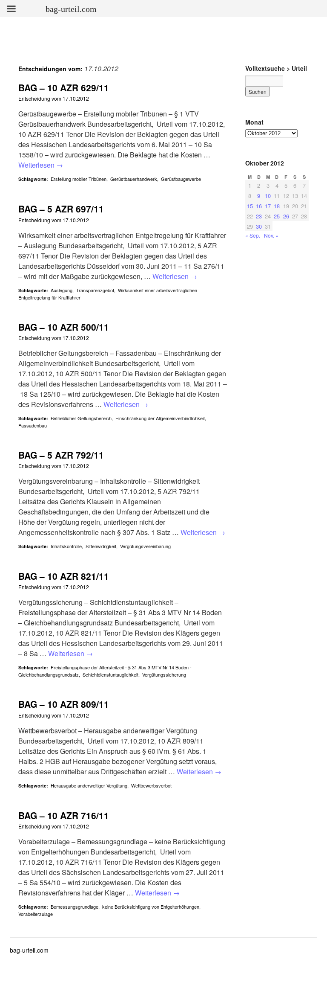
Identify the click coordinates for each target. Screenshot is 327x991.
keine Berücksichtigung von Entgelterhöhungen (150, 906)
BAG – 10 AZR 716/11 (63, 815)
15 (250, 206)
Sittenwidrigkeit (101, 546)
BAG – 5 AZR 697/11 (61, 208)
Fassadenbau (32, 425)
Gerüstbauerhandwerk (133, 178)
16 (259, 206)
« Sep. (252, 235)
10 (268, 196)
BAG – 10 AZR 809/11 (63, 703)
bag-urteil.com (29, 950)
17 (268, 206)
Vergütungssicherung (164, 674)
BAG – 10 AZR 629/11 (63, 87)
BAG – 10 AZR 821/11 (63, 576)
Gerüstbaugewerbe (181, 178)
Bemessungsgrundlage (74, 906)
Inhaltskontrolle (66, 546)
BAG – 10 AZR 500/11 (63, 326)
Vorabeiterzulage (35, 913)
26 (286, 216)
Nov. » (271, 235)
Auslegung (61, 290)
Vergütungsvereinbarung (145, 546)
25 (277, 216)
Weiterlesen (40, 165)
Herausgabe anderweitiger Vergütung (89, 785)
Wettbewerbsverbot (151, 785)
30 (259, 226)
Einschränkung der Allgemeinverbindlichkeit (160, 418)
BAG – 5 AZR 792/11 (61, 454)
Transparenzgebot (95, 290)
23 (259, 216)
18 (277, 206)
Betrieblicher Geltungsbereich (81, 418)
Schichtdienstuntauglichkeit (110, 674)
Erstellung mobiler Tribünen (78, 178)
